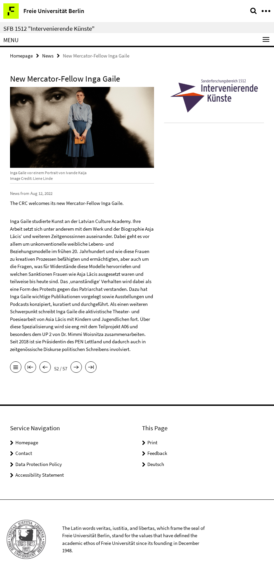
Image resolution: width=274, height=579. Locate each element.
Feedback (157, 453)
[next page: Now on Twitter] (76, 367)
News (47, 55)
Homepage (21, 55)
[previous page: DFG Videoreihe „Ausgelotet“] (45, 367)
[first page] (30, 367)
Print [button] (152, 442)
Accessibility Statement (39, 475)
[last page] (91, 367)
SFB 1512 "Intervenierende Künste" (49, 28)
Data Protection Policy (38, 464)
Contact (23, 453)
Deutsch (155, 464)
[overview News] (15, 367)
